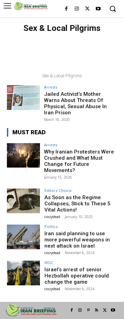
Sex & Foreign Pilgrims (86, 45)
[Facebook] (66, 9)
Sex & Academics (45, 38)
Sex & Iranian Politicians (39, 52)
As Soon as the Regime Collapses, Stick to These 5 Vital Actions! (77, 203)
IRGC (48, 262)
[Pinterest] (88, 310)
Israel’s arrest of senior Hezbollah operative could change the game (76, 275)
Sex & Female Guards (33, 45)
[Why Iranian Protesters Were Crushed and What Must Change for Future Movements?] (23, 155)
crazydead (52, 216)
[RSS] (96, 310)
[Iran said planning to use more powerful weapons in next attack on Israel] (23, 237)
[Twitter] (87, 9)
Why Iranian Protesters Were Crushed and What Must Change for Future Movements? (79, 161)
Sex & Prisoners (74, 59)
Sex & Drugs (81, 38)
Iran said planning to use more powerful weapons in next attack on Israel (77, 239)
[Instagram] (77, 9)
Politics (51, 226)
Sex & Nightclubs (91, 52)
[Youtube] (98, 9)
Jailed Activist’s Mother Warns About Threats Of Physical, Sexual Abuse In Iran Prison (75, 103)
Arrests (50, 87)
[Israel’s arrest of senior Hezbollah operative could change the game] (23, 273)
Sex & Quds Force (61, 66)
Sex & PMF (41, 59)
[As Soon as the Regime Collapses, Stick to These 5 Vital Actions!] (23, 201)
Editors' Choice (58, 190)
